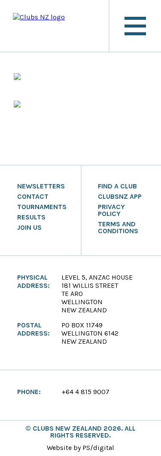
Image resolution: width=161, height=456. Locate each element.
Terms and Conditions (118, 227)
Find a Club (117, 186)
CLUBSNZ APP (120, 196)
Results (31, 217)
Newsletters (41, 186)
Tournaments (42, 206)
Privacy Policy (111, 210)
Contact (33, 196)
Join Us (29, 227)
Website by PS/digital (80, 448)
